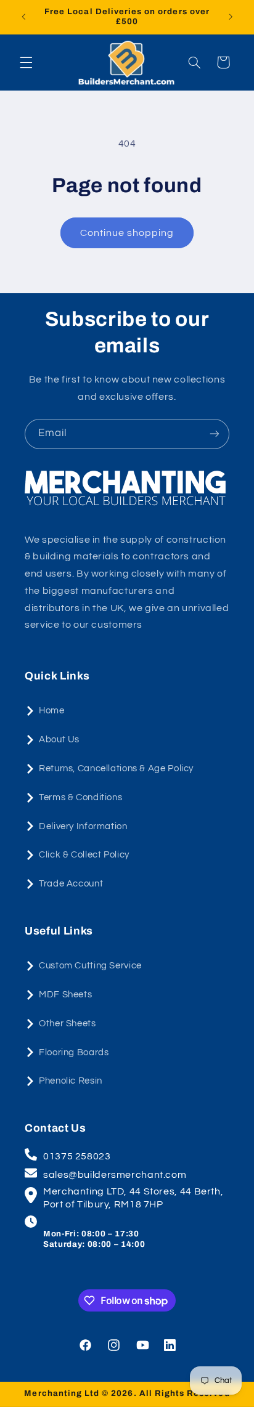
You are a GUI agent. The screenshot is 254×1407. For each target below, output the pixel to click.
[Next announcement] (230, 16)
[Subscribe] (214, 434)
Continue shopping (127, 233)
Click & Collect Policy (84, 854)
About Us (59, 739)
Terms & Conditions (80, 797)
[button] (26, 62)
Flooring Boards (74, 1052)
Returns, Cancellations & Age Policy (116, 768)
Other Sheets (67, 1023)
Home (52, 710)
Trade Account (71, 883)
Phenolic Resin (70, 1080)
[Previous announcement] (23, 16)
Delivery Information (83, 826)
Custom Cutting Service (90, 965)
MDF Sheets (65, 994)
